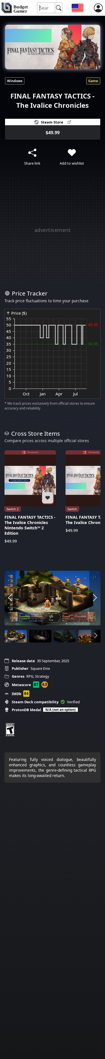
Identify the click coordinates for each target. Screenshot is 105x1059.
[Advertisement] (52, 230)
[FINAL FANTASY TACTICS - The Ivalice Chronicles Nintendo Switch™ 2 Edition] (30, 497)
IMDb (16, 693)
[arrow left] (10, 598)
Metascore (21, 684)
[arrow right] (95, 598)
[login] (98, 8)
